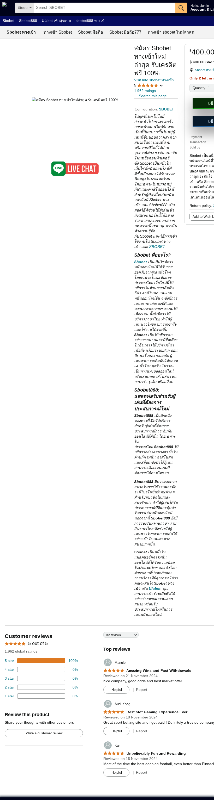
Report (141, 689)
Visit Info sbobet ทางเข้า (154, 80)
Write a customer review (44, 733)
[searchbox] (104, 8)
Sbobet (8, 20)
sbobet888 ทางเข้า (91, 20)
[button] (148, 85)
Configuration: (147, 109)
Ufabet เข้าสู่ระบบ (56, 20)
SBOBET (157, 247)
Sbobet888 (28, 20)
